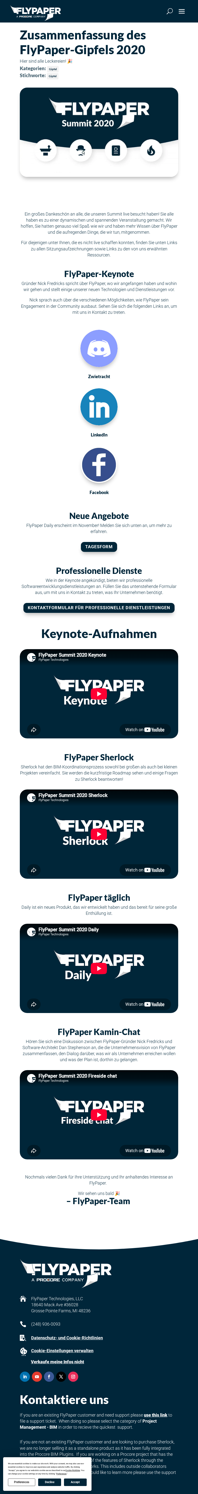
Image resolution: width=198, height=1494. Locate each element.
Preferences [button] (61, 1474)
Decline (49, 1482)
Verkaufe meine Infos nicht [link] (57, 1361)
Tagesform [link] (99, 546)
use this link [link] (155, 1415)
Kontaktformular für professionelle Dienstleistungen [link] (99, 607)
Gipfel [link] (53, 69)
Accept (75, 1482)
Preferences (21, 1482)
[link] (35, 13)
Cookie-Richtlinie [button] (72, 1470)
